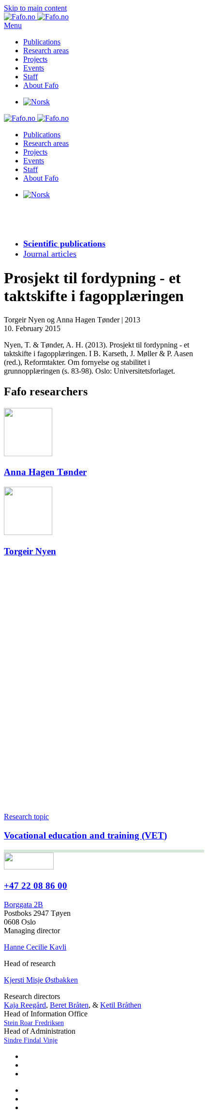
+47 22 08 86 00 (35, 886)
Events (33, 68)
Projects (35, 59)
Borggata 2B (23, 904)
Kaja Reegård (25, 1005)
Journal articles (49, 254)
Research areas (46, 50)
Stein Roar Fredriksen (34, 1023)
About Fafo (41, 85)
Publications (41, 42)
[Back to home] (36, 17)
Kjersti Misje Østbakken (41, 980)
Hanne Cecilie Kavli (35, 947)
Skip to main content (35, 8)
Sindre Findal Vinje (31, 1040)
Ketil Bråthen (120, 1005)
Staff (30, 76)
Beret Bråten (69, 1005)
